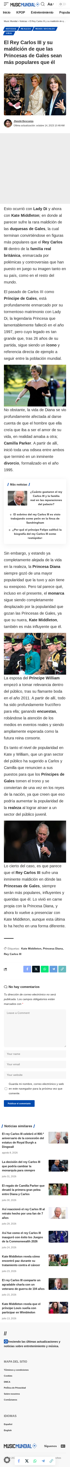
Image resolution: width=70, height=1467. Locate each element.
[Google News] (63, 1446)
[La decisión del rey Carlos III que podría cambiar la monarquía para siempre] (58, 1166)
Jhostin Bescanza (23, 121)
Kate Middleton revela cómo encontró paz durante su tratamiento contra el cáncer (21, 1261)
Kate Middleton (31, 948)
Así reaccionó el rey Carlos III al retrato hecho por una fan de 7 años (23, 1213)
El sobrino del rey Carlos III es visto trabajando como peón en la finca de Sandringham (36, 518)
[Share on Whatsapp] (35, 1461)
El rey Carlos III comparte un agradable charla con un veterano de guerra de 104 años (23, 1284)
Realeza (26, 29)
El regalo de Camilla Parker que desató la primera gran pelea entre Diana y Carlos (23, 1190)
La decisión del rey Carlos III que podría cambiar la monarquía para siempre (21, 1166)
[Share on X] (27, 1461)
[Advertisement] (35, 168)
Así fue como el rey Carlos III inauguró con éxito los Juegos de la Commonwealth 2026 (22, 1237)
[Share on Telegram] (43, 1461)
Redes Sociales (45, 29)
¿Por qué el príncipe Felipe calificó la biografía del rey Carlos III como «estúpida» (37, 533)
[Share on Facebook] (19, 1461)
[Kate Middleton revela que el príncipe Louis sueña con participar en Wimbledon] (58, 1308)
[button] (7, 4)
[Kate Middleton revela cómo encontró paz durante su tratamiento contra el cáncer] (58, 1260)
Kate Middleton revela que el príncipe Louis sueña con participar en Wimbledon (21, 1308)
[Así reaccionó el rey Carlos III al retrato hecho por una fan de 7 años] (58, 1213)
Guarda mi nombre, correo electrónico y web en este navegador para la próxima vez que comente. (36, 1088)
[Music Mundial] (25, 4)
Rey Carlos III (12, 954)
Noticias (11, 29)
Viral (9, 33)
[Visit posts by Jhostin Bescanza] (8, 123)
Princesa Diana (53, 948)
